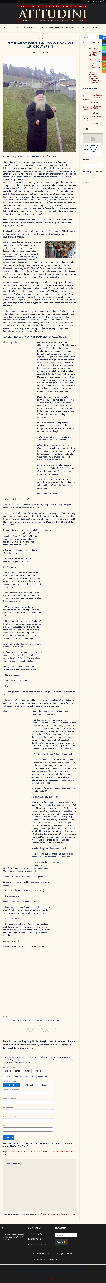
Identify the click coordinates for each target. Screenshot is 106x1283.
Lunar (44, 1085)
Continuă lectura (53, 1278)
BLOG (44, 1254)
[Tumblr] (104, 54)
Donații (96, 28)
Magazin (49, 28)
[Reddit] (104, 65)
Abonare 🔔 (61, 1242)
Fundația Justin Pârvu (64, 28)
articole (40, 38)
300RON (7, 1077)
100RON (7, 1071)
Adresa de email (8, 1107)
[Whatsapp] (104, 48)
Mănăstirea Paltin (83, 28)
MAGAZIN (37, 1254)
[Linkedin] (104, 44)
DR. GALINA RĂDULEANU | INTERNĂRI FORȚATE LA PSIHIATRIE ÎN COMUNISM (94, 77)
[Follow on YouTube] (8, 1)
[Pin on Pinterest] (44, 1030)
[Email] (104, 61)
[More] (104, 71)
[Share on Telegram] (54, 1030)
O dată (11, 1085)
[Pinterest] (104, 58)
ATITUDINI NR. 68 (35, 946)
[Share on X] (30, 1030)
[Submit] (101, 37)
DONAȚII (59, 1254)
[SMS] (104, 68)
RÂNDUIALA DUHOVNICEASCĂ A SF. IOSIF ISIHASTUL (96, 52)
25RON (17, 1071)
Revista (9, 28)
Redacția (18, 28)
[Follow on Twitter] (4, 1)
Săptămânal (28, 1085)
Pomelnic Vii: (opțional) (11, 1089)
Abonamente (29, 28)
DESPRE (51, 1254)
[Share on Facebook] (26, 1030)
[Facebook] (104, 38)
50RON (27, 1071)
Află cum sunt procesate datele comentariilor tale (58, 1214)
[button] (86, 1)
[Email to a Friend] (40, 1030)
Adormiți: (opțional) (9, 1098)
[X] (104, 41)
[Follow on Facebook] (2, 1)
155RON (38, 1071)
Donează (9, 1137)
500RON (18, 1077)
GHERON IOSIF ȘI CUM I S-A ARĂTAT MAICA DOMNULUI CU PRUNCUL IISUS (96, 64)
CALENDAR (68, 1254)
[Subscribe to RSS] (6, 1)
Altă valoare (42, 1077)
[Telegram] (104, 51)
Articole (40, 28)
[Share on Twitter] (35, 1030)
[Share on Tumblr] (49, 1030)
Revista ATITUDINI (49, 1260)
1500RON (29, 1077)
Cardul (5, 1126)
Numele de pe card (9, 1117)
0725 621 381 (41, 1244)
